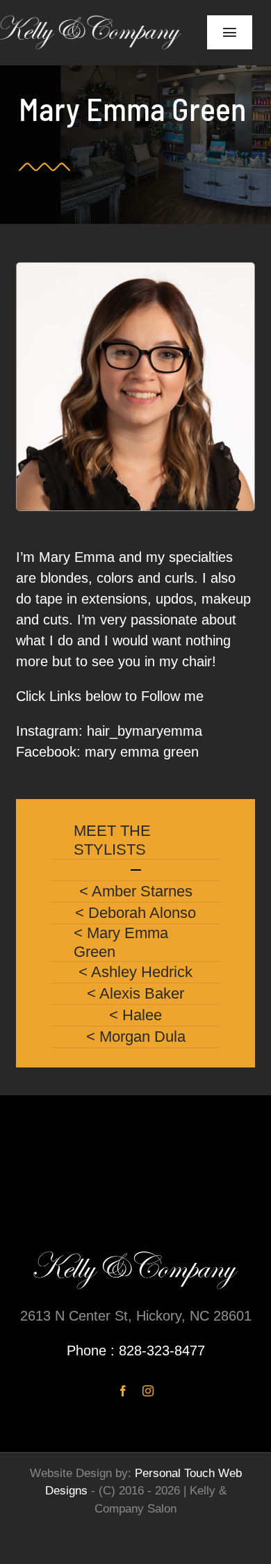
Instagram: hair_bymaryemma (109, 731)
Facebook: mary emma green (107, 751)
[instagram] (148, 1390)
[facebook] (123, 1390)
